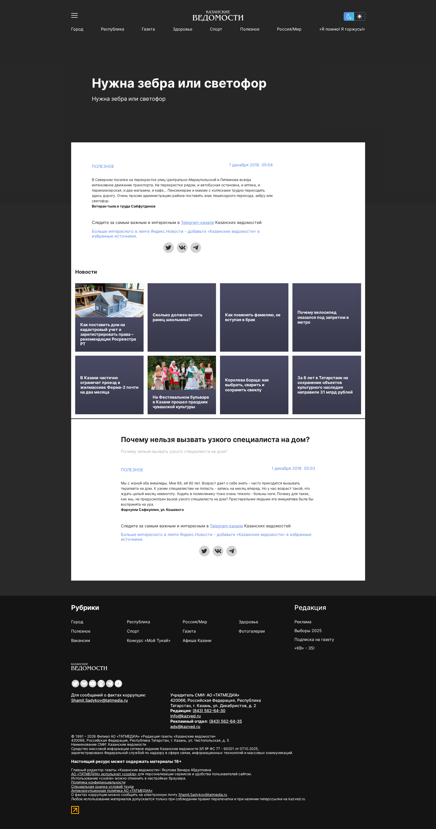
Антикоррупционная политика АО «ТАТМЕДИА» (112, 790)
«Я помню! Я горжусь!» (342, 29)
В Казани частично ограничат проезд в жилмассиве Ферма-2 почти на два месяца (109, 385)
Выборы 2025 (308, 630)
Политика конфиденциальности (98, 782)
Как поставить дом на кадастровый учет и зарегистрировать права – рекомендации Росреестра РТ (108, 334)
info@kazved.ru (185, 715)
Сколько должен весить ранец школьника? (177, 317)
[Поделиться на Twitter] (168, 247)
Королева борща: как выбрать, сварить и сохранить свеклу (247, 385)
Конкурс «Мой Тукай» (149, 640)
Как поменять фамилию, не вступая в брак (253, 317)
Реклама (302, 621)
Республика (112, 29)
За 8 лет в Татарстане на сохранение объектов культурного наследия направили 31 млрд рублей (325, 385)
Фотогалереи (252, 631)
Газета (148, 29)
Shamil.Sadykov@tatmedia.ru (99, 700)
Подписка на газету (314, 639)
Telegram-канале (197, 222)
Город (77, 29)
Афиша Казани (197, 640)
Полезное (249, 29)
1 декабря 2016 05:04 (251, 165)
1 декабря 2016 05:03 (293, 468)
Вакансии (80, 640)
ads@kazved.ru (185, 726)
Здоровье (182, 29)
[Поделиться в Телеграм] (195, 247)
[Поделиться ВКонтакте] (182, 247)
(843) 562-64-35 (225, 721)
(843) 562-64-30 (209, 710)
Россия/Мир (289, 29)
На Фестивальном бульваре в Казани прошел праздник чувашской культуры (181, 402)
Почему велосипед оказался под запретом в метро (323, 317)
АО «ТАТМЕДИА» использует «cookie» (104, 774)
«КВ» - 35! (304, 648)
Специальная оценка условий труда (102, 786)
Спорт (216, 29)
